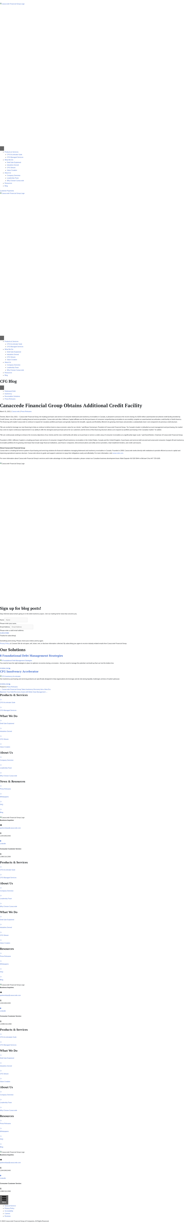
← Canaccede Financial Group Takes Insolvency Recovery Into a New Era (25, 689)
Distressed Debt (10, 391)
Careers (7, 1213)
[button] (4, 633)
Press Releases (10, 399)
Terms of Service (10, 1206)
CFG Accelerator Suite (14, 154)
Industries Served (13, 165)
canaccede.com (117, 453)
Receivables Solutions (12, 396)
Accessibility (9, 1211)
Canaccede (16, 411)
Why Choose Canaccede (15, 180)
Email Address (5, 627)
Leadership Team (13, 178)
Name (2, 620)
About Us (8, 173)
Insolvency (8, 394)
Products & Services (11, 152)
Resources (8, 183)
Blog (6, 186)
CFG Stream (11, 167)
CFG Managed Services (15, 157)
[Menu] (2, 148)
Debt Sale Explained (14, 162)
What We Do (9, 160)
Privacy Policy (5, 643)
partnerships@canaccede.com (10, 828)
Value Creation (12, 170)
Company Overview (13, 175)
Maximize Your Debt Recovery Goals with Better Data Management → (23, 692)
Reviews (8, 1216)
